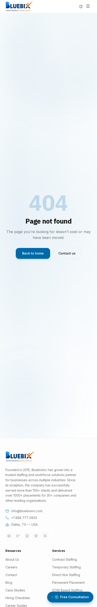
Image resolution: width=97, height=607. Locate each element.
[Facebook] (27, 535)
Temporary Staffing (66, 567)
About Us (12, 559)
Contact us (67, 253)
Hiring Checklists (17, 598)
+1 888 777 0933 (24, 518)
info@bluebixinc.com (26, 511)
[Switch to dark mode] (80, 6)
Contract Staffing (64, 559)
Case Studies (15, 590)
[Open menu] (88, 6)
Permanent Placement (68, 582)
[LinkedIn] (9, 535)
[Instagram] (36, 535)
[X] (18, 535)
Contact (11, 575)
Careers (11, 567)
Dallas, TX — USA (24, 524)
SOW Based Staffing (67, 590)
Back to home (33, 253)
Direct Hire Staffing (66, 575)
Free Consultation (74, 597)
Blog (8, 582)
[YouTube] (45, 535)
